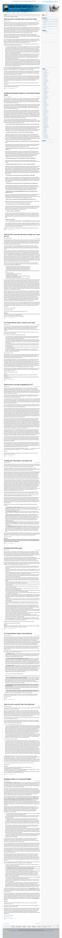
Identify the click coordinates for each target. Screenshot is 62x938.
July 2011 (45, 128)
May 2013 (45, 114)
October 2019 (45, 75)
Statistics (44, 27)
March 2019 (45, 79)
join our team (45, 926)
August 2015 (45, 98)
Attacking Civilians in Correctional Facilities (17, 779)
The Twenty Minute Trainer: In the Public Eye (18, 633)
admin (6, 88)
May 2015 (45, 101)
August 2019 (45, 76)
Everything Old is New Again (13, 548)
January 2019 (45, 80)
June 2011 (45, 130)
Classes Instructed (24, 12)
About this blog (8, 12)
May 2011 (45, 131)
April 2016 (45, 94)
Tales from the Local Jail (24, 6)
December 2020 (46, 72)
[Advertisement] (50, 36)
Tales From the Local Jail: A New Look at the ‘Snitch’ (20, 19)
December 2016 (46, 92)
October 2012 (45, 119)
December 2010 (46, 137)
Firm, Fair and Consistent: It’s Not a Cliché (50, 26)
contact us (39, 926)
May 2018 (45, 84)
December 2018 (46, 81)
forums (16, 3)
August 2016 (45, 93)
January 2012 (45, 124)
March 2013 (45, 115)
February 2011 (45, 135)
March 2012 (45, 123)
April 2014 (45, 109)
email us (29, 1)
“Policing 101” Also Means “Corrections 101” (18, 461)
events (21, 3)
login (30, 3)
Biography (13, 12)
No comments (38, 386)
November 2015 (46, 97)
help (49, 926)
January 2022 (45, 70)
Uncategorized (11, 88)
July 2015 (45, 100)
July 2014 (45, 106)
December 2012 (46, 118)
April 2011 (45, 132)
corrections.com (5, 3)
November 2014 (46, 105)
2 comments (38, 635)
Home (4, 13)
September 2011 (46, 127)
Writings (18, 12)
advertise (13, 926)
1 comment (38, 324)
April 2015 (45, 102)
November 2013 (46, 111)
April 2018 (45, 85)
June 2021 (45, 71)
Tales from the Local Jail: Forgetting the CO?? (18, 384)
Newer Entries (7, 923)
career (26, 3)
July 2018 (45, 83)
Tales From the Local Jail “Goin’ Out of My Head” (19, 704)
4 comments (38, 238)
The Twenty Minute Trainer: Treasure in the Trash (19, 323)
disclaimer (34, 926)
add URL (24, 926)
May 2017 (45, 89)
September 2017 (46, 88)
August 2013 (45, 113)
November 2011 (46, 126)
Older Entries (37, 923)
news (12, 3)
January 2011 (45, 136)
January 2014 (45, 110)
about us (29, 926)
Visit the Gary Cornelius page (9, 915)
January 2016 (45, 96)
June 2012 (45, 122)
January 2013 (45, 117)
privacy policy (19, 926)
